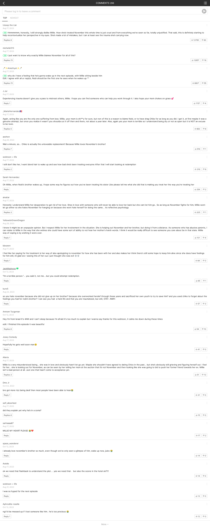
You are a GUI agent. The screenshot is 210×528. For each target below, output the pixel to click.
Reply (6, 189)
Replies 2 (8, 169)
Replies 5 (8, 129)
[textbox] (103, 11)
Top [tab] (5, 18)
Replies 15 (8, 60)
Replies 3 (8, 212)
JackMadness (9, 268)
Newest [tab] (14, 18)
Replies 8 (8, 40)
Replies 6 (8, 329)
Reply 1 (7, 103)
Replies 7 (8, 149)
